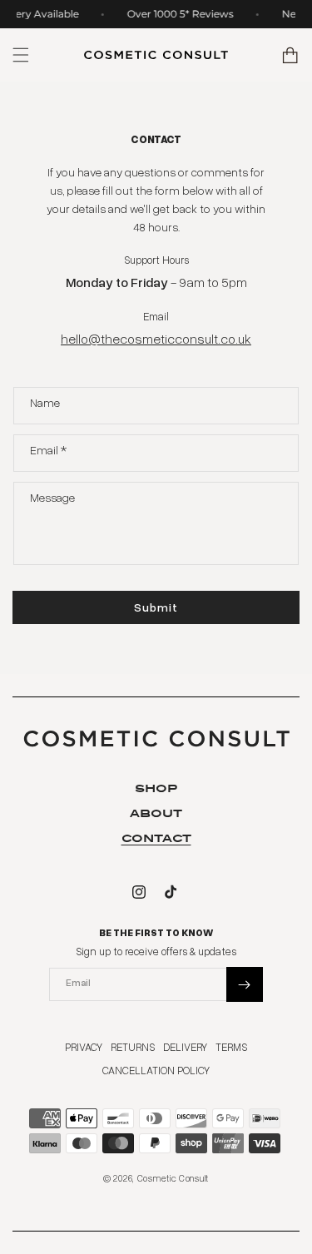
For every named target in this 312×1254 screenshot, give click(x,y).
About (156, 813)
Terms (231, 1046)
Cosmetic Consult (173, 1177)
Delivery (185, 1046)
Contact (156, 838)
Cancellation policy (156, 1070)
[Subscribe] (244, 984)
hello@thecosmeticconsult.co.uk (156, 338)
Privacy (83, 1046)
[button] (291, 55)
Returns (133, 1046)
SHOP (156, 788)
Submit (156, 607)
